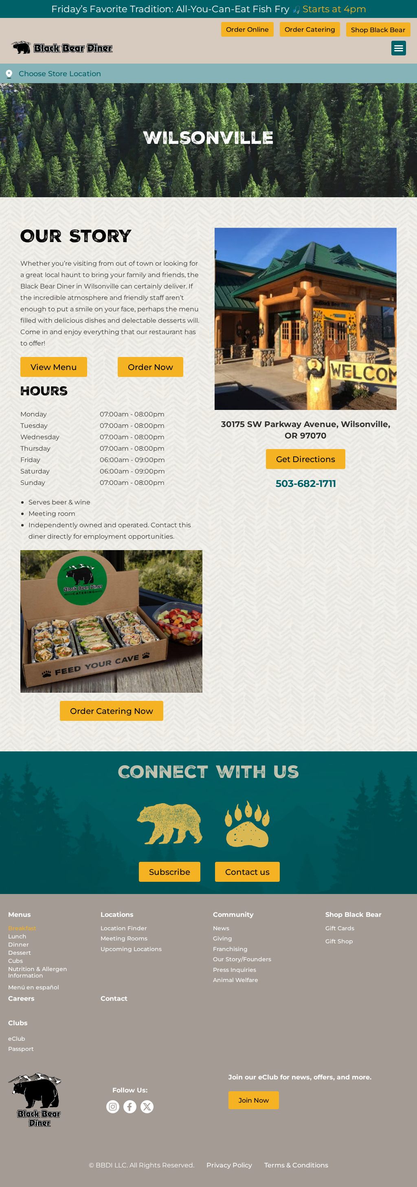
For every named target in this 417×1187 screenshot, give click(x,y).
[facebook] (129, 1106)
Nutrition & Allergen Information (37, 972)
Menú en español (33, 987)
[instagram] (112, 1106)
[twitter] (147, 1106)
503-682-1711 (306, 483)
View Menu (54, 366)
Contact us (247, 871)
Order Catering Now (111, 710)
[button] (398, 48)
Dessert (19, 952)
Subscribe (169, 871)
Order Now (150, 366)
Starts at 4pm (334, 8)
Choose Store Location (60, 73)
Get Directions (305, 459)
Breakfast (22, 928)
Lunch (17, 936)
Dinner (18, 944)
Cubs (15, 961)
